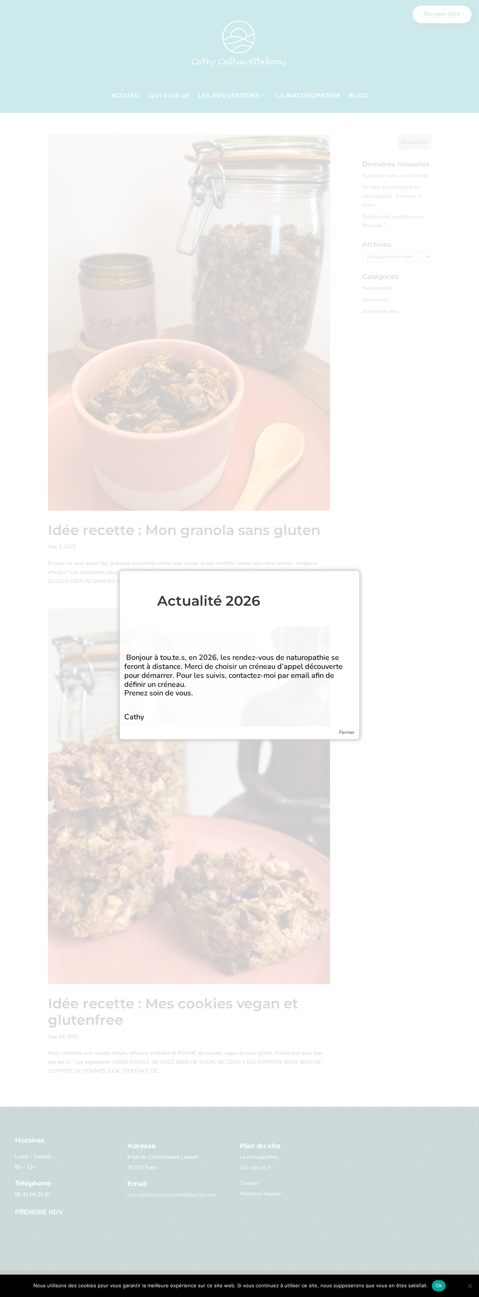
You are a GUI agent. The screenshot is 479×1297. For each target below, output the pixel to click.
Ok (439, 1285)
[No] (469, 1286)
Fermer (347, 732)
